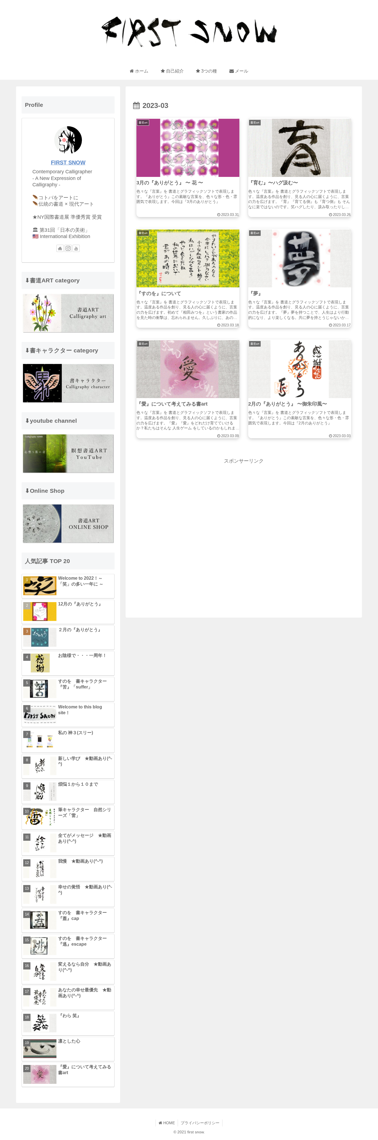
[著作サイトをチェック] (60, 248)
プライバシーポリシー (200, 1123)
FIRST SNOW (68, 162)
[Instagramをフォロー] (68, 248)
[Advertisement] (243, 532)
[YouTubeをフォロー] (76, 248)
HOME (168, 1123)
